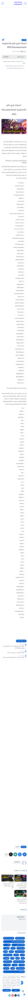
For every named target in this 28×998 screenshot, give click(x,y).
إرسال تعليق (20, 917)
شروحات (8, 965)
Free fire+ (21, 971)
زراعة (15, 965)
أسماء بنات (21, 948)
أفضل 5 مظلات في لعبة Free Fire (15, 652)
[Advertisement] (14, 24)
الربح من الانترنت (20, 951)
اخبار (9, 944)
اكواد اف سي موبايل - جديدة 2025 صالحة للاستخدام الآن (21, 901)
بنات (12, 958)
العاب (22, 955)
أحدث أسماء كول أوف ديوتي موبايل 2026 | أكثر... (8, 885)
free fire (6, 968)
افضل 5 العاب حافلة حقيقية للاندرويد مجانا (13, 657)
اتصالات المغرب (20, 944)
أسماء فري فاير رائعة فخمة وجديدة (15, 68)
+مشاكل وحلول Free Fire (18, 941)
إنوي (23, 958)
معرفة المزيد (6, 990)
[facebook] (21, 983)
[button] (20, 854)
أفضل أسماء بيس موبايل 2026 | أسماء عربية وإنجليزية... (21, 885)
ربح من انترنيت (7, 961)
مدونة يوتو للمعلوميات (17, 3)
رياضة (22, 965)
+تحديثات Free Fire (8, 938)
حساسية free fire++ (19, 961)
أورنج (18, 958)
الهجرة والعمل (8, 955)
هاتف (13, 968)
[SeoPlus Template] (23, 991)
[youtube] (12, 995)
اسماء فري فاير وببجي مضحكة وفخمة (14, 65)
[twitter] (15, 995)
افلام (13, 948)
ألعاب (24, 39)
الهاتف (16, 955)
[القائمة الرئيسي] (25, 3)
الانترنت (7, 948)
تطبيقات (6, 958)
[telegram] (9, 995)
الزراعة (11, 951)
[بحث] (2, 3)
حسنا (16, 990)
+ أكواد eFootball (20, 938)
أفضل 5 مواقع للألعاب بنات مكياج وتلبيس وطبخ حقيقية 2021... (13, 647)
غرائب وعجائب (20, 968)
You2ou (21, 51)
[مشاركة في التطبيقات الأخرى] (6, 854)
